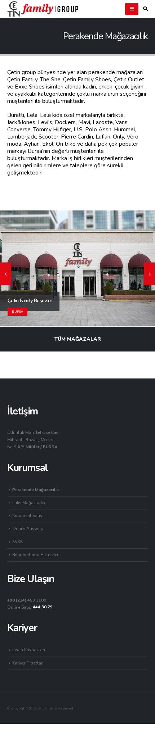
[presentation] (5, 274)
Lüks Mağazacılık (28, 502)
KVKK (17, 541)
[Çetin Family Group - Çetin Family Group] (43, 9)
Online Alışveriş (27, 528)
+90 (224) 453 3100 (26, 600)
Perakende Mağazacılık (35, 490)
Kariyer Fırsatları (28, 663)
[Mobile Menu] (131, 9)
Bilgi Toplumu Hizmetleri (35, 555)
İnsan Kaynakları (28, 650)
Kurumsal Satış (27, 515)
